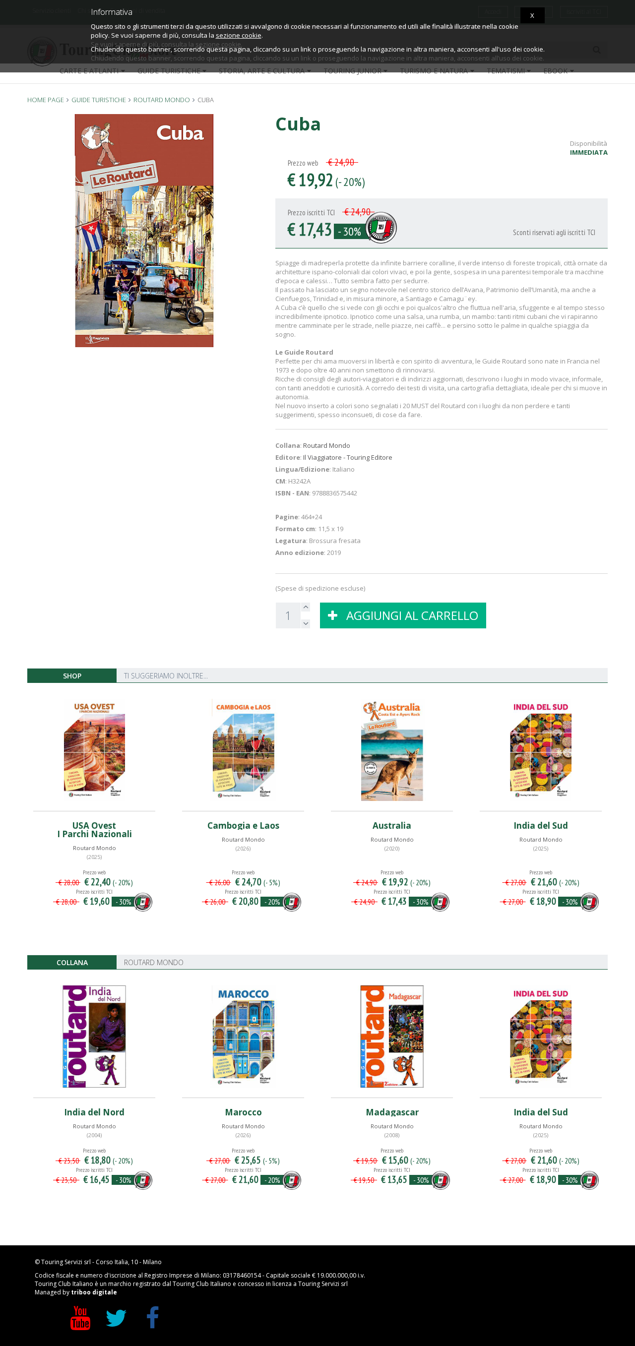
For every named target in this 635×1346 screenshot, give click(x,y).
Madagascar (392, 1112)
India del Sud (540, 825)
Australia (392, 825)
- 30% (349, 231)
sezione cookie (238, 35)
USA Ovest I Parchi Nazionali (94, 829)
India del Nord (94, 1112)
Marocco (243, 1112)
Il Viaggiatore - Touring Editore (347, 457)
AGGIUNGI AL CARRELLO (407, 615)
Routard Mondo (326, 445)
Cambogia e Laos (243, 825)
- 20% (272, 902)
